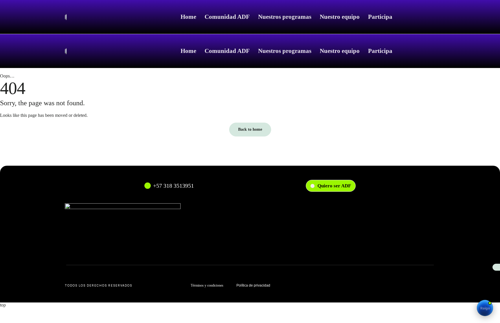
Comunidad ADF (227, 16)
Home (188, 16)
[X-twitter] (428, 285)
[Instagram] (390, 285)
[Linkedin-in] (415, 285)
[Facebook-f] (403, 285)
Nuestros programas (284, 16)
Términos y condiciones (207, 285)
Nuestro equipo (340, 16)
